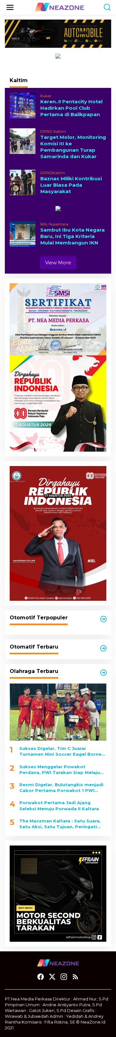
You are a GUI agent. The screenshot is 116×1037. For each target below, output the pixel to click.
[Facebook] (40, 977)
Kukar (46, 95)
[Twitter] (52, 977)
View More (58, 262)
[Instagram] (64, 977)
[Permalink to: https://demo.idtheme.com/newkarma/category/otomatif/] (103, 619)
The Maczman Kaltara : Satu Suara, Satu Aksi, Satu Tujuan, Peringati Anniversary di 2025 (60, 823)
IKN (43, 224)
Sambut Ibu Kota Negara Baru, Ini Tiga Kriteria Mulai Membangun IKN (72, 236)
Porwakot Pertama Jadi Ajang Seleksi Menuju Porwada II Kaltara (59, 805)
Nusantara (58, 224)
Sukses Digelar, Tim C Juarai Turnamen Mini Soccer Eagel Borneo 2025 (62, 751)
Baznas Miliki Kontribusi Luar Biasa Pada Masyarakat (71, 184)
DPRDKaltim (52, 172)
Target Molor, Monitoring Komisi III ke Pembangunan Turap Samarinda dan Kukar (73, 146)
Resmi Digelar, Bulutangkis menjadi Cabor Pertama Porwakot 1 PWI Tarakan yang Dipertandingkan (61, 787)
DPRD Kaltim (53, 131)
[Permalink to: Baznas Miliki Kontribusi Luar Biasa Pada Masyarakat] (22, 182)
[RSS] (75, 977)
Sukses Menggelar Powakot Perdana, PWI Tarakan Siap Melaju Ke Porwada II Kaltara (59, 769)
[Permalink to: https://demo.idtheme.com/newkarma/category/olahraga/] (103, 672)
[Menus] (10, 7)
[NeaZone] (59, 7)
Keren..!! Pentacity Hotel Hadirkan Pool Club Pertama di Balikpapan (71, 107)
